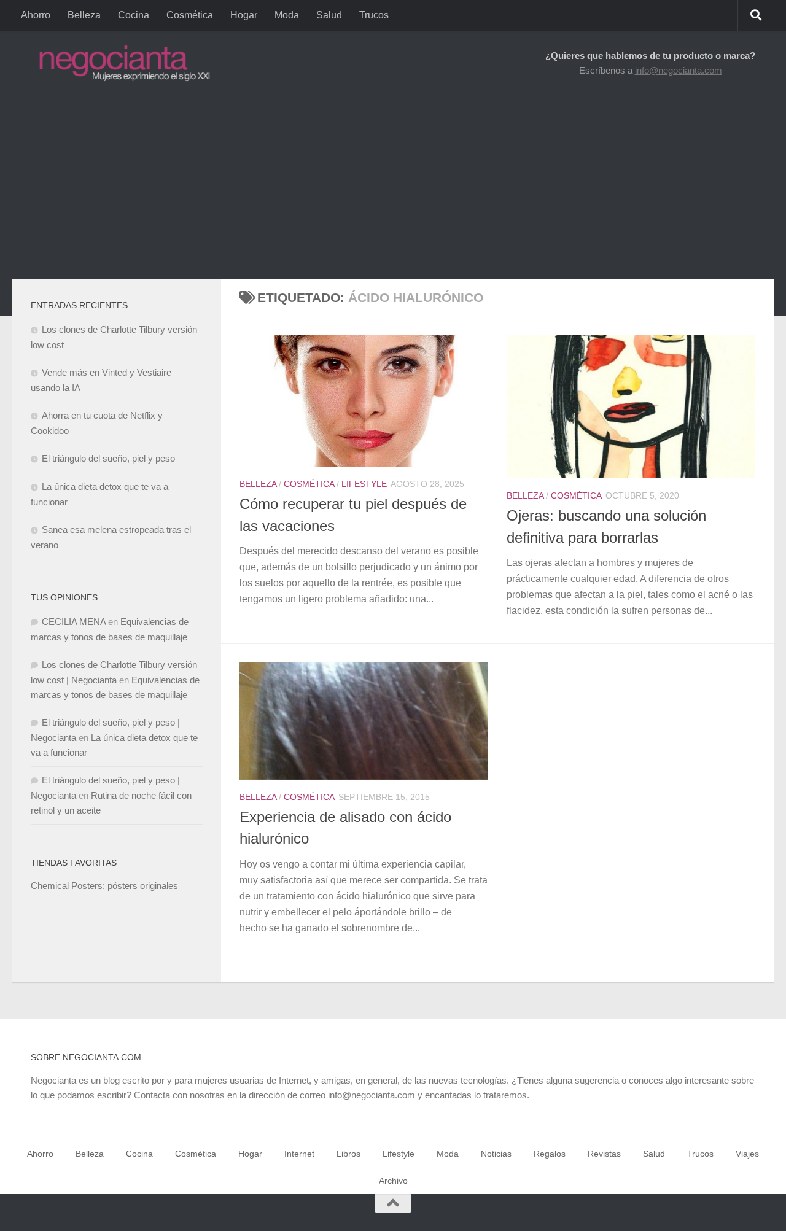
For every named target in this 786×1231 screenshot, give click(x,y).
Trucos (374, 15)
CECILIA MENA (74, 621)
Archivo (393, 1181)
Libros (348, 1154)
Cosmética (189, 15)
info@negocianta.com (678, 70)
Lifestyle (364, 484)
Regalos (550, 1154)
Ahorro (35, 15)
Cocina (133, 15)
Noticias (496, 1154)
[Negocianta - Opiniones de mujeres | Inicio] (121, 63)
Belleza (84, 15)
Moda (286, 15)
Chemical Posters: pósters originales (104, 885)
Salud (329, 15)
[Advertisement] (393, 187)
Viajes (747, 1154)
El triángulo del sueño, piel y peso (108, 458)
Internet (299, 1154)
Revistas (604, 1154)
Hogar (243, 15)
